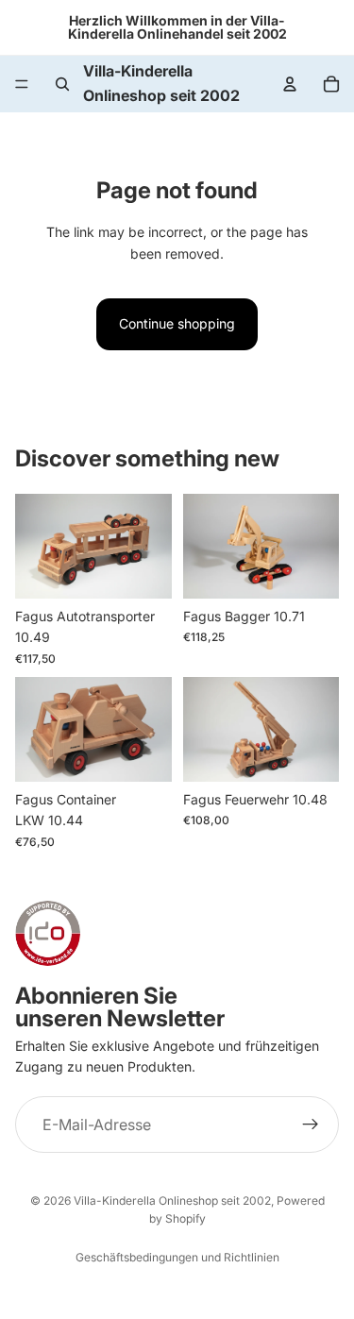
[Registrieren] (310, 1124)
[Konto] (290, 84)
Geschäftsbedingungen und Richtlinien (177, 1257)
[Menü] (21, 84)
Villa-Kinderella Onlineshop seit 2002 (172, 1200)
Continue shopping (177, 323)
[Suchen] (62, 84)
